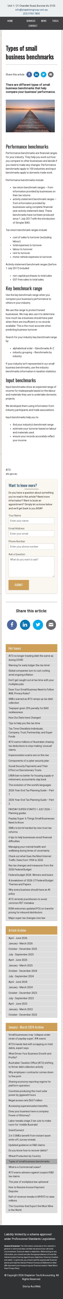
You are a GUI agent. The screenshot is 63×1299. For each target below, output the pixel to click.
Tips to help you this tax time (24, 723)
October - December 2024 (23, 970)
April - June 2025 (18, 959)
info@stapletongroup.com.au (31, 9)
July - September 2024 (21, 976)
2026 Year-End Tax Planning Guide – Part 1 (31, 792)
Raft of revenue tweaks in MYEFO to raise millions (31, 1198)
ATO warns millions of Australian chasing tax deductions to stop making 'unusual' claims (31, 746)
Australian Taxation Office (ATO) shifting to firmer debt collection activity (31, 1064)
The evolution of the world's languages (30, 785)
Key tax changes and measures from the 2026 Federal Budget (31, 867)
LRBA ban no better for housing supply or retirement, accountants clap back (31, 777)
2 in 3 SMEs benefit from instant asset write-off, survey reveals (30, 1137)
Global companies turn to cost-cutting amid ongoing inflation (29, 672)
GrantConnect (16, 1130)
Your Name (15, 515)
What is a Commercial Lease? (25, 1167)
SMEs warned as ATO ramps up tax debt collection (31, 701)
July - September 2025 (21, 954)
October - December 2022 (23, 1014)
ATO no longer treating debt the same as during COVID (31, 657)
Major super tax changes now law (27, 918)
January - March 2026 (21, 943)
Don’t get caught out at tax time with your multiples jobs (31, 682)
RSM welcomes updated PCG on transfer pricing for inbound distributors (31, 910)
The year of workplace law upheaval (28, 1181)
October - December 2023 (23, 992)
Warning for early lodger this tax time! (29, 665)
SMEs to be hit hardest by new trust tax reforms (30, 830)
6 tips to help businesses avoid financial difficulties (30, 839)
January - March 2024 (21, 987)
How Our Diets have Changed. (25, 717)
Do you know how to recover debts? (28, 1150)
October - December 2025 (23, 949)
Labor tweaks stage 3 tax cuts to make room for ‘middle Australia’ (30, 1122)
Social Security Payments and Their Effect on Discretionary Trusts (28, 768)
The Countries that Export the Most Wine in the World (31, 1208)
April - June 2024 (18, 981)
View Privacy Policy (11, 1268)
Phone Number (17, 541)
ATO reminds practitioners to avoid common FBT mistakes (28, 901)
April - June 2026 (18, 938)
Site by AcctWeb (32, 1286)
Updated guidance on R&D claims (27, 1145)
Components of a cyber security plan (29, 760)
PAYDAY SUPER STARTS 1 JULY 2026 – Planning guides (30, 811)
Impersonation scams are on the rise (29, 755)
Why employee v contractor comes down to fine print (31, 1074)
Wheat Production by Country (25, 1156)
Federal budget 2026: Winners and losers (31, 875)
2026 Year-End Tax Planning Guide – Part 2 (31, 801)
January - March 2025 (21, 965)
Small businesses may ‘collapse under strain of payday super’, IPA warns (29, 1036)
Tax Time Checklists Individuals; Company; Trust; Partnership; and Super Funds (30, 732)
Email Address (16, 528)
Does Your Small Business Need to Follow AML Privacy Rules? (31, 691)
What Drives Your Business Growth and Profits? (30, 1055)
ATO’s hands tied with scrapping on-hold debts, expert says (31, 1046)
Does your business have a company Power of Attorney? (29, 1113)
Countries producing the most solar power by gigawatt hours (28, 1093)
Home (10, 21)
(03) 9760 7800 (31, 13)
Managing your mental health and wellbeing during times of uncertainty (29, 848)
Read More (52, 1266)
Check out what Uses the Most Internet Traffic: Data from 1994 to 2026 (30, 858)
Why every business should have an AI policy (29, 891)
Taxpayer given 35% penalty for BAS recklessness (29, 710)
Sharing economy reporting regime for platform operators (30, 1083)
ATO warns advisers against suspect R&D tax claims (31, 1174)
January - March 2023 (21, 1009)
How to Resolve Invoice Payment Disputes (26, 1189)
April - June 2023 (18, 1003)
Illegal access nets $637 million (25, 1100)
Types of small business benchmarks (29, 1161)
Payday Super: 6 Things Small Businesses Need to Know (31, 820)
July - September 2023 (21, 998)
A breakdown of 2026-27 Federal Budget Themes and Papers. (31, 882)
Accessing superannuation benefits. (28, 1106)
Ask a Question (17, 554)
